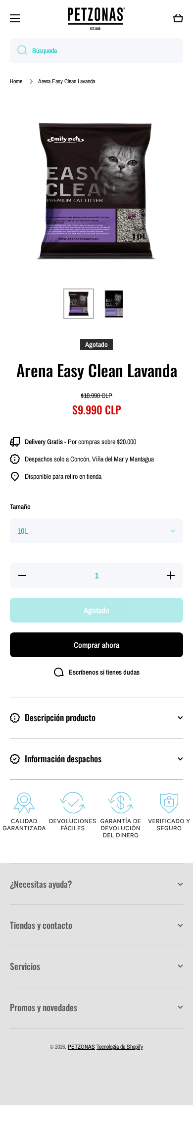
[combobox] (96, 50)
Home (16, 81)
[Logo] (96, 18)
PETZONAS (81, 1047)
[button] (178, 18)
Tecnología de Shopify (119, 1047)
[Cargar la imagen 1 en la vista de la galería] (78, 303)
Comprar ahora (96, 644)
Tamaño (20, 506)
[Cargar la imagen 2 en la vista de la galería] (114, 303)
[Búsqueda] (18, 50)
